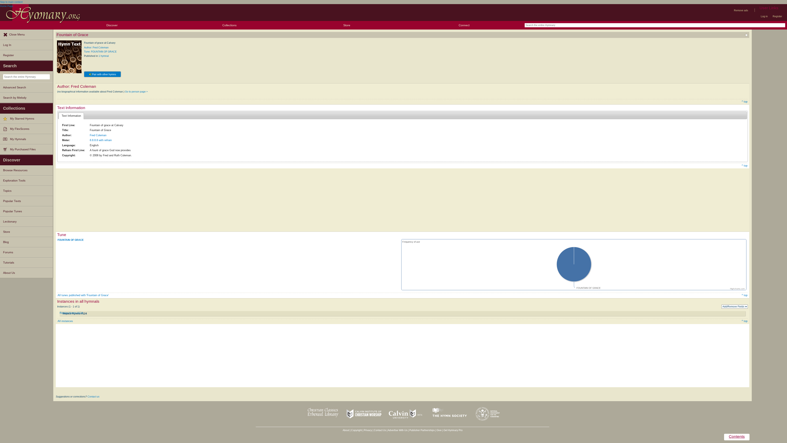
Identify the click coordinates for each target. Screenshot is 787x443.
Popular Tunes (12, 211)
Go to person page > (136, 91)
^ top (744, 101)
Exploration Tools (14, 180)
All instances (65, 321)
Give (439, 430)
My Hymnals (18, 139)
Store (346, 25)
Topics (7, 190)
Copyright (356, 430)
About (346, 430)
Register (777, 16)
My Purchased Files (23, 149)
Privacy (368, 430)
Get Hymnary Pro (453, 430)
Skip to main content (11, 2)
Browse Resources (15, 170)
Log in (764, 16)
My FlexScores (19, 128)
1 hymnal (104, 56)
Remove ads (741, 10)
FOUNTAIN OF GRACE (71, 240)
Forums (8, 252)
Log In (7, 45)
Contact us (93, 396)
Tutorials (8, 262)
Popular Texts (12, 201)
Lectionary (10, 221)
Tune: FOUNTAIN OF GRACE (100, 51)
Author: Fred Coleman (96, 47)
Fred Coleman (98, 135)
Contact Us (380, 430)
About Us (9, 272)
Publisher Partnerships (422, 430)
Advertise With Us (397, 430)
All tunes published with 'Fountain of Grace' (83, 295)
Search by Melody (14, 97)
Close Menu (17, 34)
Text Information (71, 115)
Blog (6, 242)
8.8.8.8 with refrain (101, 140)
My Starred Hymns (22, 118)
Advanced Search (14, 87)
